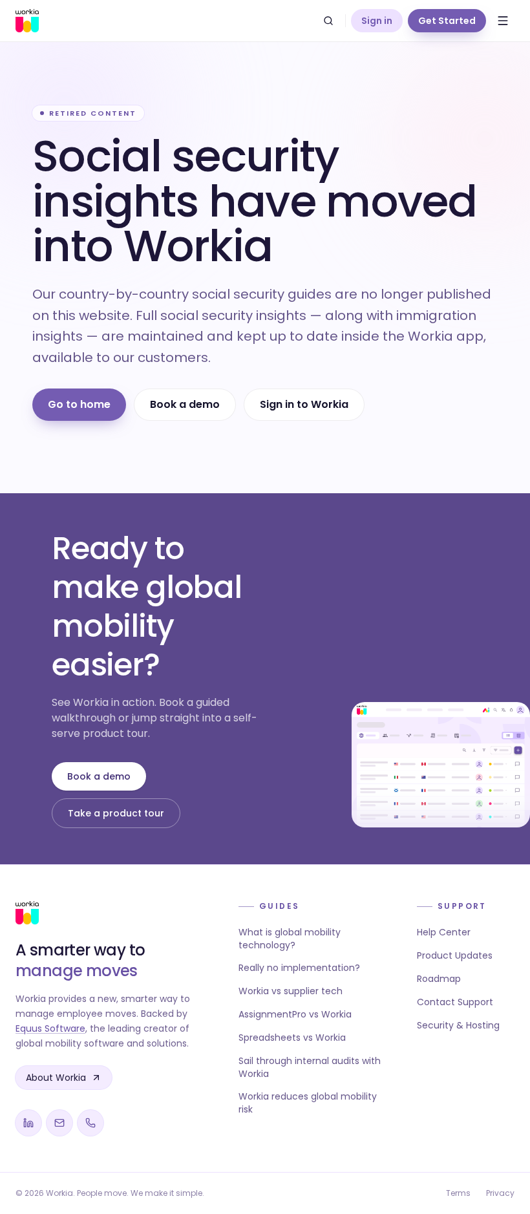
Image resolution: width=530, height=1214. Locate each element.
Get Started (447, 20)
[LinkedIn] (28, 1123)
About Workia (56, 1077)
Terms (458, 1193)
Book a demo (185, 404)
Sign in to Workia (304, 404)
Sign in (376, 20)
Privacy (500, 1193)
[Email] (59, 1123)
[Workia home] (27, 20)
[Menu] (502, 20)
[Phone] (90, 1123)
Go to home (79, 404)
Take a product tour (116, 813)
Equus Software (50, 1028)
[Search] (328, 20)
